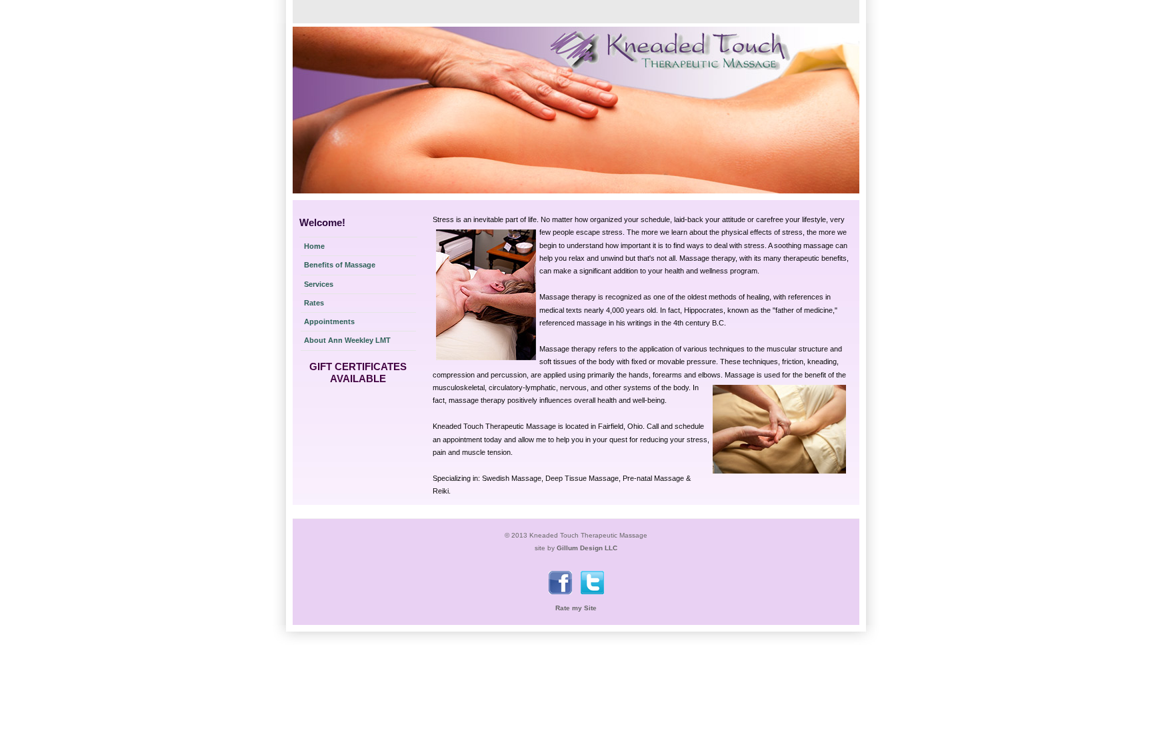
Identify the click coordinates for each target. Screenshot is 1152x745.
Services (318, 284)
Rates (314, 303)
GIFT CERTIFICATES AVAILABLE (358, 372)
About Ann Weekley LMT (347, 340)
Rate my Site (576, 608)
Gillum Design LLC (587, 548)
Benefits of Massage (339, 265)
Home (314, 246)
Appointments (329, 321)
